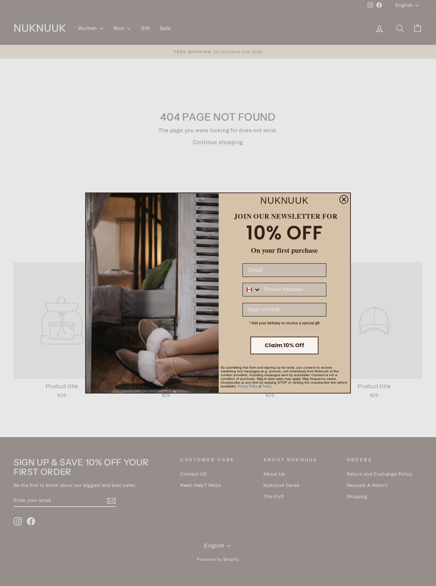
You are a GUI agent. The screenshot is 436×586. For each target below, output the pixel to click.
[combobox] (252, 289)
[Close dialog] (344, 199)
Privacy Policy (248, 386)
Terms (266, 386)
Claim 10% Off (284, 345)
